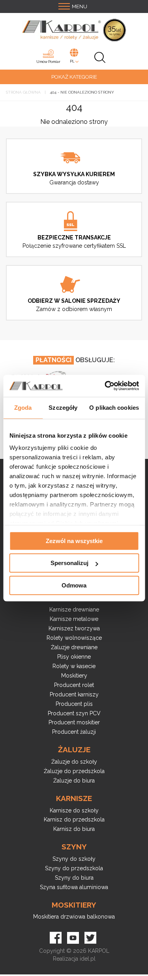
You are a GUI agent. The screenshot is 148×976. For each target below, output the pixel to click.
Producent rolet (74, 685)
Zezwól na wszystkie (74, 541)
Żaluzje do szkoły (74, 762)
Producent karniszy (74, 694)
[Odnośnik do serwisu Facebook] (56, 936)
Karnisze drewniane (74, 609)
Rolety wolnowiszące (74, 638)
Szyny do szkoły (74, 859)
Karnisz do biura (74, 829)
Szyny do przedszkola (74, 868)
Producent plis (74, 704)
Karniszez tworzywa (74, 628)
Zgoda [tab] (23, 407)
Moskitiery (74, 675)
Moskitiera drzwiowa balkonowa (74, 916)
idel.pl (88, 959)
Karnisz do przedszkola (74, 819)
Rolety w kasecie (74, 666)
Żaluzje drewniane (74, 647)
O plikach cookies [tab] (114, 407)
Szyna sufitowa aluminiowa (74, 887)
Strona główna (23, 92)
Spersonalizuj (69, 563)
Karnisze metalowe (74, 619)
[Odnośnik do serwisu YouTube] (73, 936)
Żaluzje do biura (74, 780)
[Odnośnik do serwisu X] (90, 936)
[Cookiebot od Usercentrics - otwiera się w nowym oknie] (105, 386)
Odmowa (74, 585)
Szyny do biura (74, 878)
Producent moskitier (74, 722)
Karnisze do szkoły (74, 810)
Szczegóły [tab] (63, 407)
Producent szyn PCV (74, 713)
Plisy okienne (74, 657)
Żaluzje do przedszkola (74, 771)
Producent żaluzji (74, 732)
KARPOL (98, 951)
